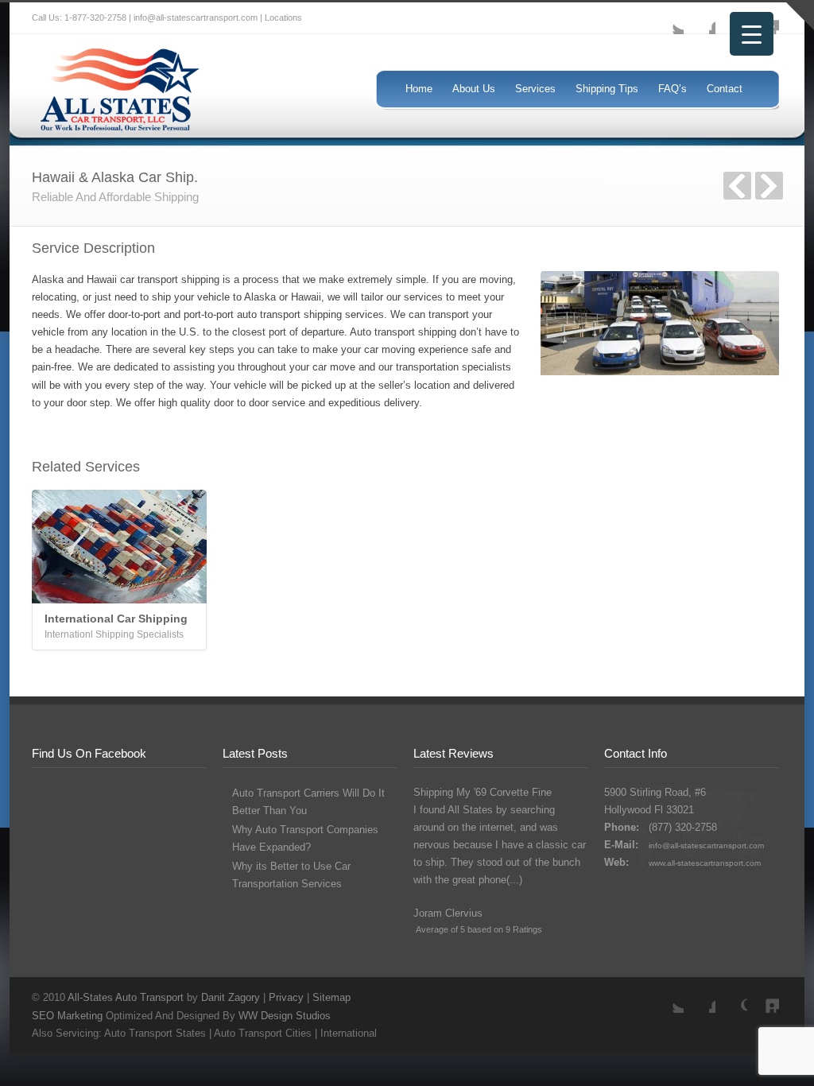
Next (769, 186)
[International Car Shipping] (119, 546)
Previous (737, 186)
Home (418, 89)
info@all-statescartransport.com (706, 845)
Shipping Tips (607, 89)
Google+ (731, 997)
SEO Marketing (67, 1016)
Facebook (699, 18)
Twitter (668, 18)
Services (535, 89)
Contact (724, 89)
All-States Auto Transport (126, 997)
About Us (473, 89)
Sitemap (331, 997)
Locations (283, 17)
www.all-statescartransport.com (705, 863)
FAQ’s (672, 89)
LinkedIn (763, 997)
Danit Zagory (230, 997)
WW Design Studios (284, 1016)
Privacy (286, 997)
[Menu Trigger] (751, 34)
